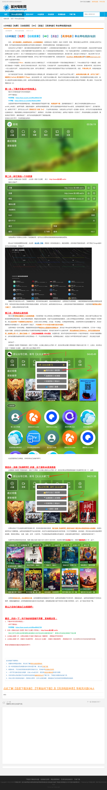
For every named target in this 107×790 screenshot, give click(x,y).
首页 (5, 14)
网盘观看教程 (55, 779)
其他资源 (51, 14)
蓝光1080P (29, 14)
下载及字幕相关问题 (32, 779)
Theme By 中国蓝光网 (53, 787)
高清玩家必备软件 (67, 779)
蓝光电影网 (9, 30)
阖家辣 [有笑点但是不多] (14, 704)
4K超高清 (41, 14)
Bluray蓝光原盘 (16, 14)
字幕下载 (72, 14)
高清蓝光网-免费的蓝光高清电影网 (12, 1)
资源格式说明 (45, 779)
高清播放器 (61, 14)
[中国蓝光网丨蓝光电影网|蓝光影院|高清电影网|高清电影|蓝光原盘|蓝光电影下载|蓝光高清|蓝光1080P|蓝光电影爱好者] (15, 5)
